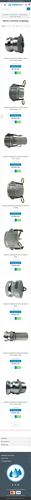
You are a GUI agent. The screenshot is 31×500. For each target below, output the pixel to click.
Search (28, 9)
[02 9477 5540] (26, 4)
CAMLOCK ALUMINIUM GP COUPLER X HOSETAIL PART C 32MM (15, 157)
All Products (6, 14)
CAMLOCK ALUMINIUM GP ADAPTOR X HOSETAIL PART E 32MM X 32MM (15, 354)
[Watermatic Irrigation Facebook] (12, 485)
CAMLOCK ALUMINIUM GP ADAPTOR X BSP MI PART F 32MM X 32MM (16, 403)
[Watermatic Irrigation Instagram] (15, 485)
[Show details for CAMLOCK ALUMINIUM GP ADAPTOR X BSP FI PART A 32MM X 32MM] (15, 43)
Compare (16, 424)
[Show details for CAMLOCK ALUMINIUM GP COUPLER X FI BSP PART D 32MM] (15, 190)
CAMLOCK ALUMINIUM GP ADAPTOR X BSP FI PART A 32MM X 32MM (15, 59)
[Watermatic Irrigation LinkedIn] (18, 485)
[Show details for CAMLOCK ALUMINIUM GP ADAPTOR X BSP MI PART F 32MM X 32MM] (15, 387)
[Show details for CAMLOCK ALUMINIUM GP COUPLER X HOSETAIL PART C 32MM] (15, 141)
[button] (16, 73)
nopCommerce (13, 489)
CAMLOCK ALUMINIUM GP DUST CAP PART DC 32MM (16, 256)
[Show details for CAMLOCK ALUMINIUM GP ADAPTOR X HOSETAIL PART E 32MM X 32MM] (15, 338)
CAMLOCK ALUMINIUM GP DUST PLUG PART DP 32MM (15, 305)
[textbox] (15, 8)
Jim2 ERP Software (21, 489)
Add (19, 73)
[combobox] (12, 73)
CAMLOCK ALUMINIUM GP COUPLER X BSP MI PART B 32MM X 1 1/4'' (15, 108)
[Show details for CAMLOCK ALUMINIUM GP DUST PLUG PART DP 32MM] (15, 289)
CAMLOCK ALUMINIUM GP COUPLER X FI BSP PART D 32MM (15, 206)
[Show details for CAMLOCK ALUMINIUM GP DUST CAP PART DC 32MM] (15, 240)
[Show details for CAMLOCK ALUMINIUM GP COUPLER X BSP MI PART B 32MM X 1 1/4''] (15, 92)
